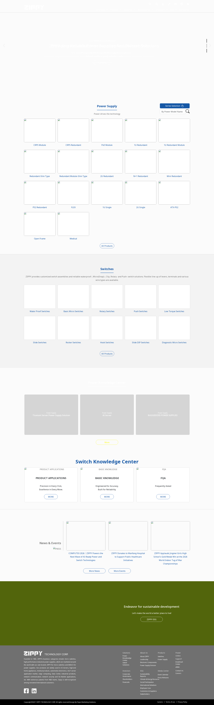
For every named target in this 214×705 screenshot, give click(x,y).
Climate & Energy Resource (149, 679)
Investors (160, 9)
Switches (161, 656)
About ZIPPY (144, 656)
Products (114, 9)
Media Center (144, 9)
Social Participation (147, 682)
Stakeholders (145, 694)
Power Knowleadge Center (127, 658)
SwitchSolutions (126, 664)
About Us (128, 9)
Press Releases (163, 678)
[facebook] (175, 4)
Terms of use (170, 702)
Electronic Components (148, 662)
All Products (107, 246)
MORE (51, 496)
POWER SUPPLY (107, 62)
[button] (207, 40)
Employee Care (145, 688)
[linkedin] (182, 4)
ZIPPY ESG (151, 619)
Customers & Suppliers (148, 691)
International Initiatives (148, 685)
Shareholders (127, 679)
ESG (172, 9)
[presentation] (4, 46)
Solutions (100, 9)
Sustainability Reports (145, 675)
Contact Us (184, 9)
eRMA (177, 667)
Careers (160, 702)
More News (94, 571)
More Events (119, 571)
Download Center (179, 663)
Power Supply (162, 659)
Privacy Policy (182, 702)
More (107, 442)
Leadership (144, 659)
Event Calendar (163, 675)
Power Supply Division (148, 665)
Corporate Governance (127, 675)
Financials (126, 682)
